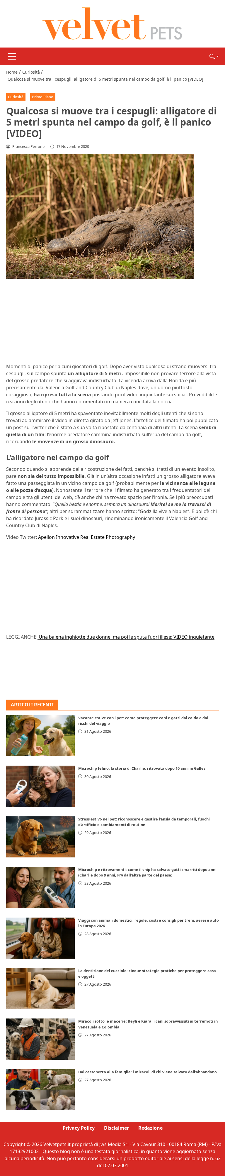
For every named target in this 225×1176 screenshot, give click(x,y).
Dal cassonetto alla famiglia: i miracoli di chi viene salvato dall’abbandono (147, 1072)
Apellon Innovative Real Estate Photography (86, 537)
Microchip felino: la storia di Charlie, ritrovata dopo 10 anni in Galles (141, 768)
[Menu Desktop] (12, 56)
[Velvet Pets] (112, 23)
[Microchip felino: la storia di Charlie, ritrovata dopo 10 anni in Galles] (40, 786)
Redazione (150, 1128)
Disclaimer (116, 1128)
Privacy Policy (79, 1128)
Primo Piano (42, 96)
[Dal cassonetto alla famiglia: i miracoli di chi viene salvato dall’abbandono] (40, 1089)
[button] (214, 56)
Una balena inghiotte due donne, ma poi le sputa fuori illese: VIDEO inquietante (126, 637)
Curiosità (15, 96)
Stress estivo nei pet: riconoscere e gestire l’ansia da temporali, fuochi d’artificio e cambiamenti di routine (144, 821)
